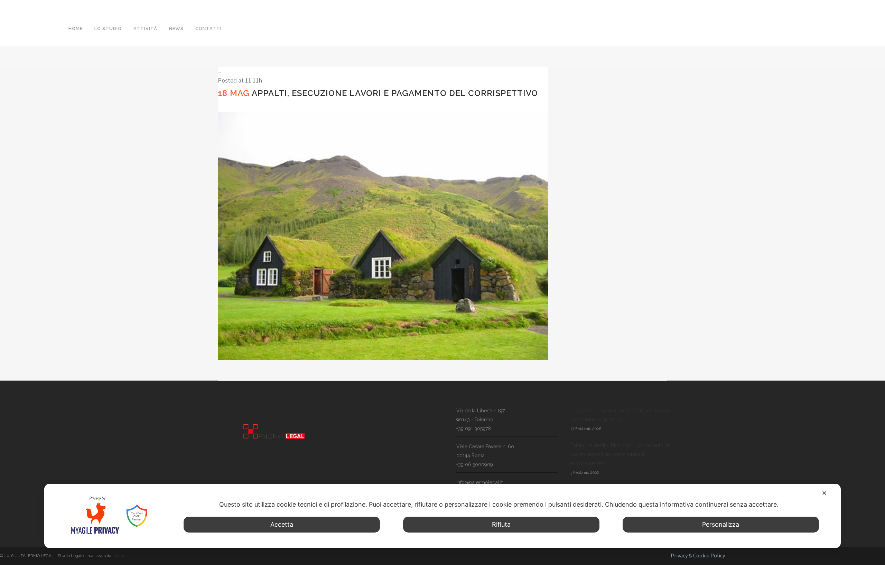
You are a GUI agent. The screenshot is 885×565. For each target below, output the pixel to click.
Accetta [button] (281, 524)
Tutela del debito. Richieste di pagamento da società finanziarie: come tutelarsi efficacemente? (620, 454)
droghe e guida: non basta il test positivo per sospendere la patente (620, 415)
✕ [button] (824, 493)
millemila (121, 555)
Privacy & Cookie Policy (698, 555)
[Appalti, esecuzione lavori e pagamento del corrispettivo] (383, 236)
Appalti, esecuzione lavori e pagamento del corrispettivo (395, 93)
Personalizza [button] (720, 524)
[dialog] (442, 516)
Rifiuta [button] (501, 524)
